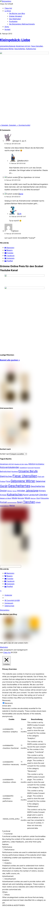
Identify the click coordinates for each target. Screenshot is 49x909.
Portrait (3, 502)
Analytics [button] (5, 860)
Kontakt (7, 29)
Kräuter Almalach (15, 16)
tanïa (21, 194)
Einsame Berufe (28, 471)
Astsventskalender (9, 467)
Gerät (4, 486)
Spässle (12, 46)
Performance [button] (7, 847)
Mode (14, 498)
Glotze (9, 491)
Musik (27, 498)
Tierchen (29, 502)
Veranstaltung (4, 506)
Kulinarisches (31, 49)
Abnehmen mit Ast (23, 46)
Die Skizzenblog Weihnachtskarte (22, 24)
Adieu (26, 464)
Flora (8, 481)
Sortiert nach (5, 454)
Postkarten (13, 21)
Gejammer (40, 481)
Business (15, 471)
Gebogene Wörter (6, 49)
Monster (21, 498)
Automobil (30, 467)
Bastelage (37, 467)
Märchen (33, 498)
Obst (38, 498)
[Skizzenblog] (5, 1)
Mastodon (4, 647)
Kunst (25, 494)
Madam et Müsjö (5, 498)
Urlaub (38, 502)
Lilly (20, 214)
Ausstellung (23, 467)
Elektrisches (6, 476)
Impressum (9, 603)
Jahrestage (32, 490)
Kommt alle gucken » (10, 360)
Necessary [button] (6, 700)
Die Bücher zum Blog (17, 13)
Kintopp (3, 495)
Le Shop (8, 11)
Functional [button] (6, 831)
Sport (20, 502)
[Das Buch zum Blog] (14, 444)
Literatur (43, 494)
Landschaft (34, 495)
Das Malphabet (15, 19)
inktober (21, 490)
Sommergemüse (12, 502)
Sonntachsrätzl (23, 125)
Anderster (8, 595)
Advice (31, 464)
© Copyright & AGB (12, 600)
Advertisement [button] (7, 876)
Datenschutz (9, 606)
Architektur (39, 464)
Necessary (9, 703)
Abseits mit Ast (19, 464)
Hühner (14, 491)
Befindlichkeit (5, 471)
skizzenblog (4, 46)
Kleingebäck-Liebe (15, 40)
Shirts (7, 27)
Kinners (42, 491)
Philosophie (44, 498)
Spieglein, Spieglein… (8, 125)
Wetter (12, 505)
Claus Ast (8, 8)
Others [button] (5, 892)
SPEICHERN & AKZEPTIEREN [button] (13, 905)
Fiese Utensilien (37, 46)
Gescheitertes (19, 49)
